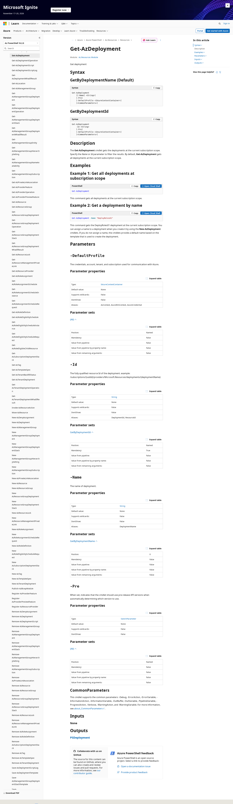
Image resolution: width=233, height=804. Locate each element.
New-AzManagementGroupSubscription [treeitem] (26, 470)
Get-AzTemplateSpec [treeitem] (21, 369)
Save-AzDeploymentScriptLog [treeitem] (25, 768)
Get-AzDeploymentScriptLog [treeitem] (24, 70)
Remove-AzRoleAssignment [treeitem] (24, 731)
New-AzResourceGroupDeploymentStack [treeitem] (25, 504)
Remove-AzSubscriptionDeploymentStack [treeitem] (25, 744)
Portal (200, 31)
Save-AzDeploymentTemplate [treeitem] (25, 772)
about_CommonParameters (88, 708)
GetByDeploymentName (82, 541)
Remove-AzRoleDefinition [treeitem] (23, 736)
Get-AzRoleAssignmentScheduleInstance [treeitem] (25, 292)
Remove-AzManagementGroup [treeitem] (26, 626)
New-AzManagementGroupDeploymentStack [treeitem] (26, 447)
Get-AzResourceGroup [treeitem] (22, 207)
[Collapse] (39, 38)
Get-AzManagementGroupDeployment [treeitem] (26, 96)
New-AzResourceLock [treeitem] (21, 513)
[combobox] (21, 43)
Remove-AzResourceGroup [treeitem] (24, 690)
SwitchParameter (128, 618)
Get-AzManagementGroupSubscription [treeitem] (26, 174)
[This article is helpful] (216, 72)
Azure (80, 40)
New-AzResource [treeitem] (19, 483)
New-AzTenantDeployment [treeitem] (24, 583)
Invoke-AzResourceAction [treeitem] (23, 407)
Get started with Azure (217, 31)
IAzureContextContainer (112, 284)
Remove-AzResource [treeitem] (21, 685)
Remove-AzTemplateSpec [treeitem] (23, 758)
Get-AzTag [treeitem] (16, 365)
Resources (125, 40)
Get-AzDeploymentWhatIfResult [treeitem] (24, 77)
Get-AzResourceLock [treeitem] (21, 254)
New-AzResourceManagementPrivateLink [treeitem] (26, 521)
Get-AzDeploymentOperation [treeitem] (25, 60)
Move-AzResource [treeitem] (20, 412)
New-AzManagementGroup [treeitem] (24, 427)
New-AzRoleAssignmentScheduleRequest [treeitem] (25, 537)
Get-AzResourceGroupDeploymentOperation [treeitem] (25, 223)
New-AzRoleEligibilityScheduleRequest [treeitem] (25, 554)
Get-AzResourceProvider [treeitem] (23, 271)
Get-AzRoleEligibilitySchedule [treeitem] (25, 317)
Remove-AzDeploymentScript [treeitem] (25, 621)
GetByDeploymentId (80, 432)
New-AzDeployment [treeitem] (21, 422)
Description (199, 48)
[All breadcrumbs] (72, 40)
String (114, 397)
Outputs (198, 63)
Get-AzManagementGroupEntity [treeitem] (24, 141)
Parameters (199, 56)
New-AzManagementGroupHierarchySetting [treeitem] (26, 458)
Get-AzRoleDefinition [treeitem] (21, 312)
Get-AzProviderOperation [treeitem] (23, 192)
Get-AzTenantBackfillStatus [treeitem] (24, 374)
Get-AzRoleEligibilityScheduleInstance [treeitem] (25, 325)
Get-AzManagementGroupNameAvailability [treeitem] (25, 162)
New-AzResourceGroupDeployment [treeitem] (25, 495)
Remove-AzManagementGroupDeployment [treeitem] (26, 634)
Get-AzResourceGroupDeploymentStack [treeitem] (25, 234)
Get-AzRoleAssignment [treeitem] (22, 276)
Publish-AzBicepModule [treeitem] (22, 588)
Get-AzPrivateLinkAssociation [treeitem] (25, 182)
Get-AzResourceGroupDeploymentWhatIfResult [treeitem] (25, 246)
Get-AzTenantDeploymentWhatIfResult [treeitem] (26, 399)
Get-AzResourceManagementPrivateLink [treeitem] (26, 262)
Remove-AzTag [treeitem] (18, 753)
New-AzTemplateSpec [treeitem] (21, 578)
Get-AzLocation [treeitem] (18, 83)
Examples (198, 52)
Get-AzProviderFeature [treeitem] (22, 187)
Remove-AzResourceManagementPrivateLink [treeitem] (26, 723)
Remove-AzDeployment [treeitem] (22, 616)
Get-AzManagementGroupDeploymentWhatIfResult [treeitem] (26, 131)
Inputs (197, 59)
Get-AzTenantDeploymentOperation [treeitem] (25, 387)
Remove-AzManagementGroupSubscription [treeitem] (26, 669)
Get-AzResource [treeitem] (19, 202)
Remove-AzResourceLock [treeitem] (23, 715)
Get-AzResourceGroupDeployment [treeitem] (25, 213)
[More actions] (160, 40)
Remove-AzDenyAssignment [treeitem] (24, 611)
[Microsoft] (5, 23)
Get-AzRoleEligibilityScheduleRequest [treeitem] (25, 337)
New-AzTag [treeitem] (17, 574)
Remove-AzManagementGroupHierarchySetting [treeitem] (26, 657)
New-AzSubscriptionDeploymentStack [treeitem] (25, 565)
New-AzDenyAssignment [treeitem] (23, 417)
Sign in (226, 23)
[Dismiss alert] (227, 5)
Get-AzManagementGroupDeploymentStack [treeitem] (26, 119)
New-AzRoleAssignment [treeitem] (22, 529)
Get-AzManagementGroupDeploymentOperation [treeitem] (26, 108)
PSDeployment (80, 737)
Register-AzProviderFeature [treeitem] (24, 593)
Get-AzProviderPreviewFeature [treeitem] (25, 197)
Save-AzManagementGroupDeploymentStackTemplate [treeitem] (26, 781)
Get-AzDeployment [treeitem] (21, 55)
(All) (72, 319)
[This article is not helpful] (220, 72)
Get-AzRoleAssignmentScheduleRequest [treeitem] (25, 304)
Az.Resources (111, 40)
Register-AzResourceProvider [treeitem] (25, 606)
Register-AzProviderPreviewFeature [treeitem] (23, 600)
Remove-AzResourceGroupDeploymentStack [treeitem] (25, 707)
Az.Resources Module (88, 57)
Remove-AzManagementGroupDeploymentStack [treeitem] (26, 646)
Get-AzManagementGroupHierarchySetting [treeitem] (26, 151)
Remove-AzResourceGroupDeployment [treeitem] (25, 697)
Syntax (197, 45)
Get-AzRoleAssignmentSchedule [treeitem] (24, 283)
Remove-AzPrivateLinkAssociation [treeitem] (23, 679)
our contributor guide (87, 772)
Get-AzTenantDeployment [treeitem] (23, 379)
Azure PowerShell (94, 40)
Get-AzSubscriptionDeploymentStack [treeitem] (25, 356)
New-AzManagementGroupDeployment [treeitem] (26, 435)
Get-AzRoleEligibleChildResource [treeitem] (25, 347)
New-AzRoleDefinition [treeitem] (21, 545)
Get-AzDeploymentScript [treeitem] (23, 65)
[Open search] (219, 23)
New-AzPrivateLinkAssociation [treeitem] (25, 478)
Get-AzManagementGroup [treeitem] (24, 88)
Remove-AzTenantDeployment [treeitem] (25, 763)
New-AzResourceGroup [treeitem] (22, 488)
